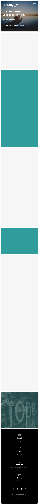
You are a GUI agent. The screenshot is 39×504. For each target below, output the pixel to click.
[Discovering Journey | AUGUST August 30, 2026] (19, 357)
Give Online (19, 481)
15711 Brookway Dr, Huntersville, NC (19, 467)
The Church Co (19, 498)
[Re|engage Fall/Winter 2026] (19, 285)
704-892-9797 (19, 454)
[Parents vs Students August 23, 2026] (19, 320)
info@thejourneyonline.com (19, 441)
